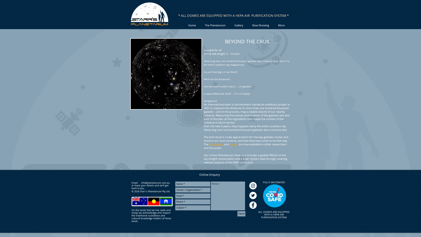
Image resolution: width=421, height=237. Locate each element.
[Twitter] (253, 195)
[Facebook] (253, 205)
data (212, 144)
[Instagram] (253, 185)
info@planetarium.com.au (155, 182)
